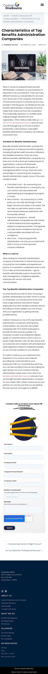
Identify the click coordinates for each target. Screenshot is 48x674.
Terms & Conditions (30, 672)
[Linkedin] (6, 591)
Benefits (42, 45)
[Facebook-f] (2, 591)
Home (6, 15)
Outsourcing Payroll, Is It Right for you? (24, 544)
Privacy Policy (16, 672)
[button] (42, 4)
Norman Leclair (11, 45)
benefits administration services (16, 376)
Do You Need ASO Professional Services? (23, 550)
